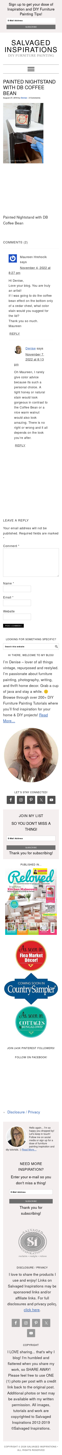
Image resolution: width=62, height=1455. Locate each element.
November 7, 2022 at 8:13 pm (29, 359)
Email (8, 597)
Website (9, 611)
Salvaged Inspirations (31, 45)
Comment (11, 545)
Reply (14, 333)
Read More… (29, 1149)
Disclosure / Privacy (23, 1111)
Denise (24, 97)
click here (32, 1309)
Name (8, 583)
